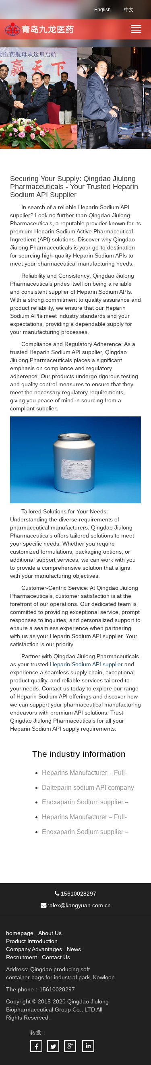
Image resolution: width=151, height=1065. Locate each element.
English (102, 9)
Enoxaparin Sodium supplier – (86, 802)
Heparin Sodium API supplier (86, 664)
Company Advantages (34, 949)
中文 (129, 9)
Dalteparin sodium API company (89, 787)
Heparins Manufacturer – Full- (84, 817)
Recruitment (21, 957)
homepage (19, 933)
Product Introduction (32, 941)
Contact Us (56, 957)
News (74, 949)
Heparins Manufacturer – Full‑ (84, 772)
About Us (50, 933)
